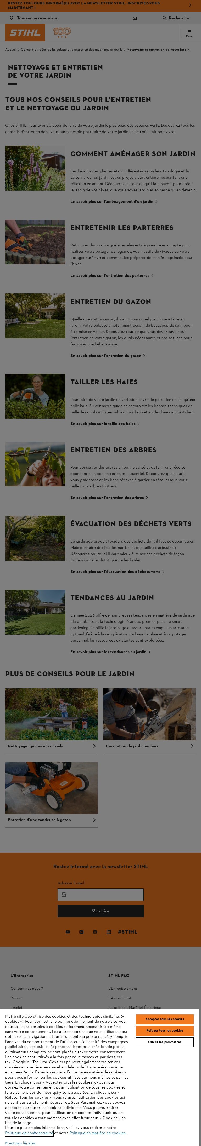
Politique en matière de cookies (98, 1133)
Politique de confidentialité (29, 1133)
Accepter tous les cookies (164, 1019)
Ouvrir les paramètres (164, 1042)
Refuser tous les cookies (164, 1030)
